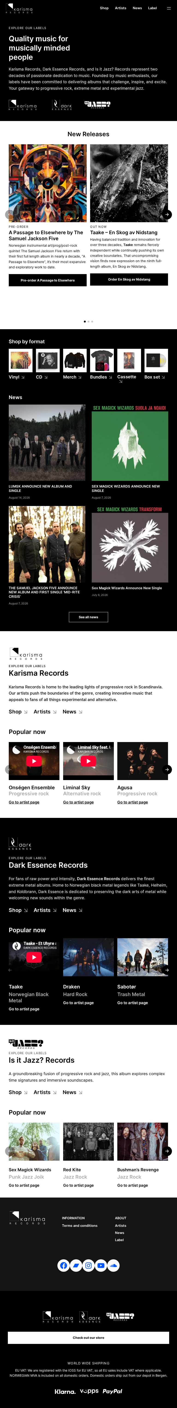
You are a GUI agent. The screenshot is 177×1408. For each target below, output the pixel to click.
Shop (15, 711)
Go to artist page (24, 802)
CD (39, 377)
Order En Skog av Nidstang (129, 279)
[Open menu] (169, 8)
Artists (42, 711)
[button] (85, 321)
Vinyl (14, 377)
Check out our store (88, 1338)
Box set (152, 377)
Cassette (126, 377)
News (70, 711)
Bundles (98, 377)
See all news (88, 617)
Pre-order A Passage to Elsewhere (48, 280)
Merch (70, 377)
